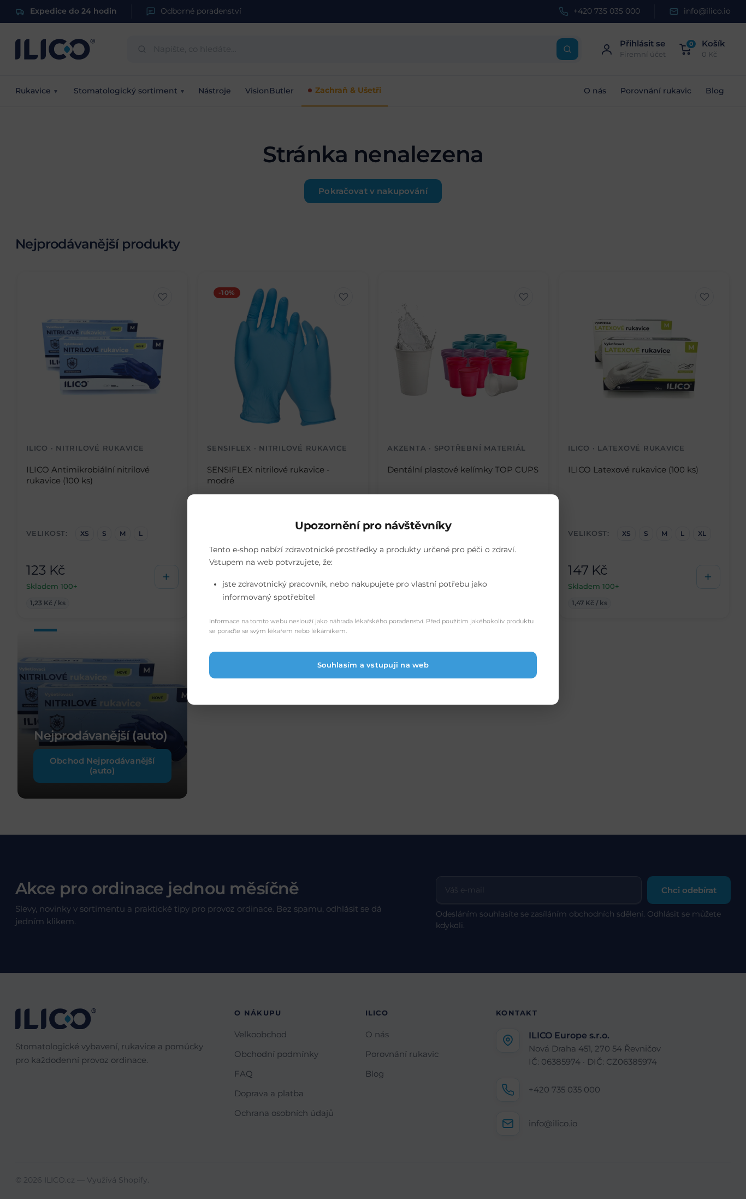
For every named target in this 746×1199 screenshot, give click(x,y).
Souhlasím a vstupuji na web (373, 665)
